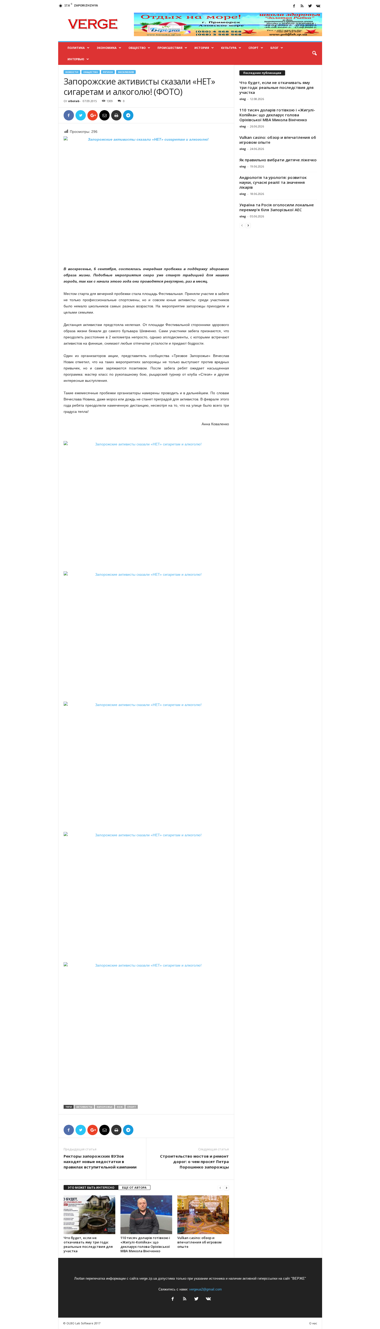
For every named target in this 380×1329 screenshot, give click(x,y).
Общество (137, 48)
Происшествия (170, 48)
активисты (84, 1106)
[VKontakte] (318, 6)
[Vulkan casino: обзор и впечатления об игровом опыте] (203, 1214)
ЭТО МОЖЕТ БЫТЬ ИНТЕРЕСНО (91, 1187)
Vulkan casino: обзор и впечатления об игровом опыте (199, 1242)
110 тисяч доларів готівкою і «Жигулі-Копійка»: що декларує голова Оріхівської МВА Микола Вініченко (145, 1244)
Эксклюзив (126, 72)
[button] (314, 53)
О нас (313, 1323)
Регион (108, 72)
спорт (131, 1106)
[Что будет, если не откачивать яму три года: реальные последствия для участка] (89, 1214)
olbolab (73, 101)
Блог (274, 48)
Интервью (75, 59)
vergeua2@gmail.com (205, 1289)
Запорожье (104, 1106)
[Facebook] (294, 6)
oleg (242, 99)
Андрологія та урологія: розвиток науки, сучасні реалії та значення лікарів (273, 182)
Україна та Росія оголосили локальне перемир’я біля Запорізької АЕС (276, 207)
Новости (71, 72)
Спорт (253, 48)
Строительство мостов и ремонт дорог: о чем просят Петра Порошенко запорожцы (194, 1161)
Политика (76, 48)
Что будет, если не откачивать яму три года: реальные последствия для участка (88, 1244)
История (201, 48)
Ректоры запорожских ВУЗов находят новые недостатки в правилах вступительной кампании (100, 1161)
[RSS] (302, 6)
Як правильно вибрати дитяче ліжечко (278, 159)
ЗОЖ (120, 1106)
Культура (229, 48)
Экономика (107, 48)
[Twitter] (310, 6)
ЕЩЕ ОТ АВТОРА (134, 1187)
